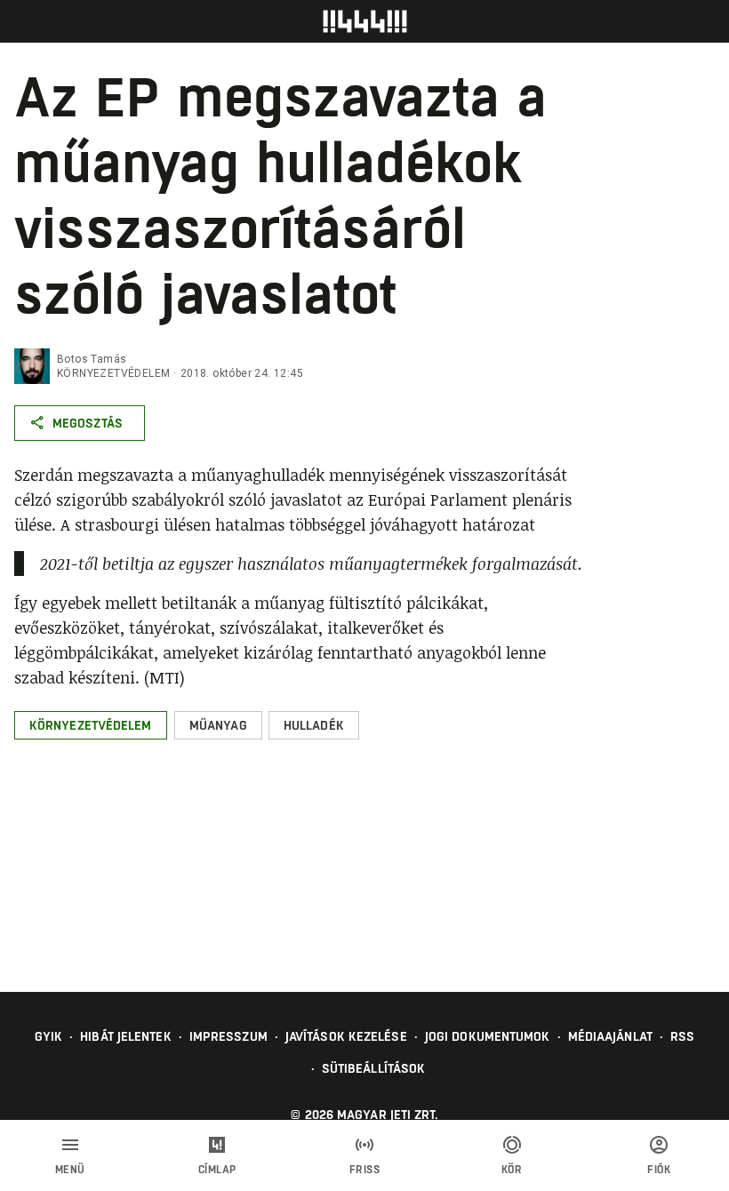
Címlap (217, 1169)
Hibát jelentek (125, 1036)
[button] (90, 725)
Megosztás (87, 423)
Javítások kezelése (346, 1036)
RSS (682, 1036)
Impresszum (228, 1036)
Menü (70, 1169)
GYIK (48, 1036)
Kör (512, 1169)
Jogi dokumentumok (487, 1036)
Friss (365, 1169)
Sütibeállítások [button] (374, 1068)
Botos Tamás (91, 359)
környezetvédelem (113, 373)
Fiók (658, 1169)
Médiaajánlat (610, 1036)
